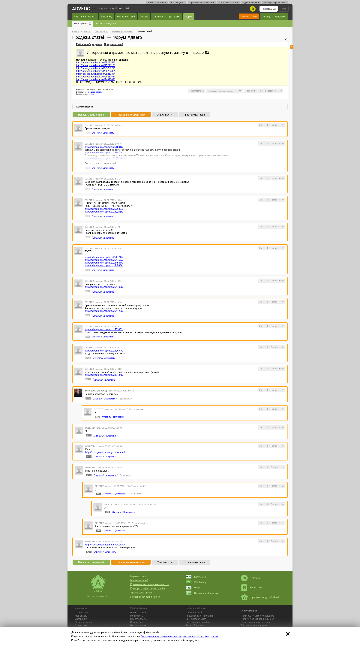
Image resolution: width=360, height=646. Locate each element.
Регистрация (269, 9)
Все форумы (80, 23)
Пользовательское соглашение (257, 615)
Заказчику (106, 16)
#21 (98, 531)
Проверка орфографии (275, 3)
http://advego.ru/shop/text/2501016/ (104, 211)
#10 (88, 358)
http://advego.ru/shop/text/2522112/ (95, 65)
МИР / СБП (200, 577)
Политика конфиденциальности (258, 619)
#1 (87, 133)
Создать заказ (249, 16)
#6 (87, 270)
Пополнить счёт (83, 622)
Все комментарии (195, 114)
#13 (97, 417)
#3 (87, 189)
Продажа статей (113, 44)
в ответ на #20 (149, 504)
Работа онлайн (138, 612)
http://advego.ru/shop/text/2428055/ (95, 76)
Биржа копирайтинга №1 (114, 8)
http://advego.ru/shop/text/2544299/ (104, 310)
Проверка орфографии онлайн (147, 588)
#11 (88, 379)
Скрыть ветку (125, 398)
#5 (87, 237)
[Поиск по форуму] (286, 39)
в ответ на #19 (139, 486)
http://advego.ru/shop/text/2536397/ (104, 208)
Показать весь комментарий (100, 163)
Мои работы (136, 615)
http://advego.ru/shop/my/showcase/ (105, 452)
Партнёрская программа (166, 16)
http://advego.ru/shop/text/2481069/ (95, 79)
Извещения (81, 619)
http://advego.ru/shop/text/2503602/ (104, 329)
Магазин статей (126, 16)
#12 (88, 398)
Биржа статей (138, 576)
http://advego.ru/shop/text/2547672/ (104, 259)
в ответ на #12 (139, 409)
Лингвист (194, 625)
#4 (87, 216)
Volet (197, 588)
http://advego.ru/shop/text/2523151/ (95, 62)
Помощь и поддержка (274, 16)
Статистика (81, 625)
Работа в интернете (85, 16)
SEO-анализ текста (228, 3)
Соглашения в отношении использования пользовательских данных (179, 636)
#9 (87, 337)
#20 (98, 494)
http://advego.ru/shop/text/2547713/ (104, 257)
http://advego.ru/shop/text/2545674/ (104, 262)
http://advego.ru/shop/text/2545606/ (104, 265)
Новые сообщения (106, 23)
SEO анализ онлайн (141, 592)
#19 (89, 475)
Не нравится (270, 91)
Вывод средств (138, 625)
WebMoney (200, 582)
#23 (89, 552)
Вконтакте (256, 587)
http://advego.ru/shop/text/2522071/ (95, 68)
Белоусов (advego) (96, 390)
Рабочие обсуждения (89, 44)
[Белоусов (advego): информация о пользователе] (78, 392)
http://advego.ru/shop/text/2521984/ (95, 73)
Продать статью (139, 619)
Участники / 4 (164, 114)
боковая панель (291, 47)
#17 (89, 435)
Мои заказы (81, 615)
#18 (89, 456)
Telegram (255, 578)
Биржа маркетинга (157, 3)
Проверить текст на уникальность (149, 584)
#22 (107, 512)
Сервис (144, 16)
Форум (189, 16)
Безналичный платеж (206, 593)
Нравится (250, 91)
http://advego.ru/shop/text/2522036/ (95, 71)
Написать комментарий (91, 114)
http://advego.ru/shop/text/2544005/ (104, 286)
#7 (87, 291)
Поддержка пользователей (255, 622)
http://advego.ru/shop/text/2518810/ (104, 147)
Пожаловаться (197, 91)
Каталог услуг (177, 3)
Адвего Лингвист (251, 3)
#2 (87, 168)
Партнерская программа (254, 625)
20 (92, 94)
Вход (283, 9)
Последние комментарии (131, 114)
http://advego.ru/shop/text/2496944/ (104, 350)
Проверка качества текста (145, 596)
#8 (87, 315)
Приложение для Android (264, 597)
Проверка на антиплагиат (202, 3)
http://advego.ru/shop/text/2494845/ (104, 374)
